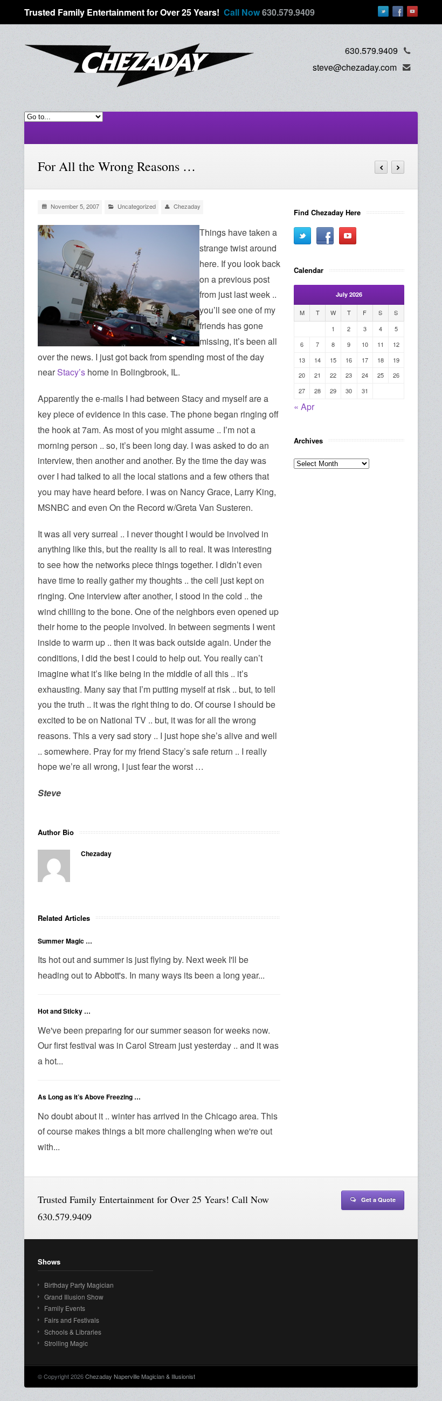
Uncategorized (137, 206)
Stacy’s (71, 372)
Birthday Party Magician (79, 1284)
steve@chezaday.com (355, 67)
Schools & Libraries (72, 1331)
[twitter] (383, 11)
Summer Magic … (65, 941)
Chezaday (187, 206)
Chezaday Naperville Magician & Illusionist (140, 1376)
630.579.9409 (288, 12)
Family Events (64, 1308)
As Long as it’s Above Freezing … (89, 1097)
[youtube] (412, 11)
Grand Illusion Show (73, 1296)
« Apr (304, 406)
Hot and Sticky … (64, 1011)
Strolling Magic (66, 1343)
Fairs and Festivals (71, 1319)
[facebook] (397, 11)
